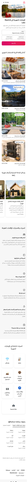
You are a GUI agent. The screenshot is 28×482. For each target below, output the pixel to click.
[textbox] (19, 38)
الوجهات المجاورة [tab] (6, 425)
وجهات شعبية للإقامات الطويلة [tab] (19, 425)
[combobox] (13, 33)
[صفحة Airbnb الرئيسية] (24, 2)
